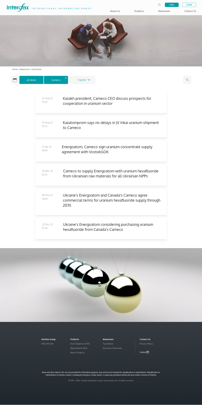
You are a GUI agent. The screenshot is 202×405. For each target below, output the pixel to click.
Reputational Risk (78, 348)
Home (14, 69)
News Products (77, 352)
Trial (171, 5)
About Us (115, 11)
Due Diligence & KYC (80, 343)
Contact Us (190, 11)
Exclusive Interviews (112, 348)
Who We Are (47, 343)
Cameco (55, 80)
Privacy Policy (146, 343)
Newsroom (25, 69)
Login (189, 5)
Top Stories (108, 343)
